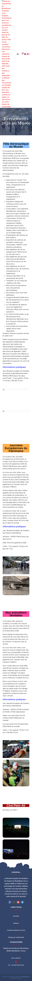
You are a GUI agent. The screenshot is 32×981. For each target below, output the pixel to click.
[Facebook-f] (9, 902)
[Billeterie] (16, 920)
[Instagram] (14, 902)
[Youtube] (18, 902)
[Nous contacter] (16, 955)
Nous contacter (16, 958)
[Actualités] (16, 913)
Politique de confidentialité (16, 937)
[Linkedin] (22, 902)
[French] (28, 54)
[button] (17, 53)
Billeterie (16, 923)
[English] (25, 54)
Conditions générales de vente (16, 930)
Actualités (16, 916)
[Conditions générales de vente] (16, 927)
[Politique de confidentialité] (16, 934)
